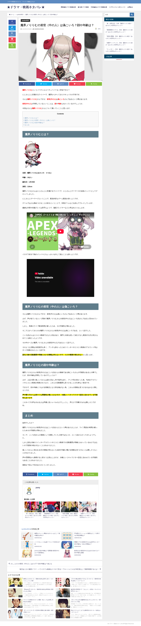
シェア (12, 23)
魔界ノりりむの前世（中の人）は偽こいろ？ (39, 120)
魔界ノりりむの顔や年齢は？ (34, 122)
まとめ (26, 125)
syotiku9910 (25, 20)
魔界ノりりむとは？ (31, 118)
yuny (99, 28)
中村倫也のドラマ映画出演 (99, 7)
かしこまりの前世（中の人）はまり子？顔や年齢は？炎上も (31, 563)
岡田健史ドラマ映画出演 (68, 7)
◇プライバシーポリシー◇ (117, 7)
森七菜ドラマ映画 (83, 7)
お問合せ (130, 7)
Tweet (12, 29)
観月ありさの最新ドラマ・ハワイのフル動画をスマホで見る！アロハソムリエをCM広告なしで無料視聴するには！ (59, 569)
